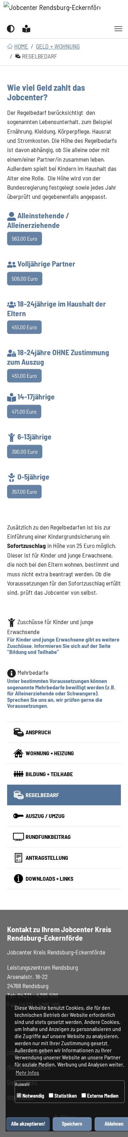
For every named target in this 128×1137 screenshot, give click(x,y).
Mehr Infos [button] (27, 1072)
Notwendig (32, 1096)
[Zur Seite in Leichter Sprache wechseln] (26, 28)
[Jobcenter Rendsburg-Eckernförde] (52, 9)
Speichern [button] (72, 1124)
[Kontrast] (11, 28)
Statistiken (65, 1096)
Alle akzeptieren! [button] (28, 1124)
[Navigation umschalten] (118, 28)
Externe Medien (102, 1096)
